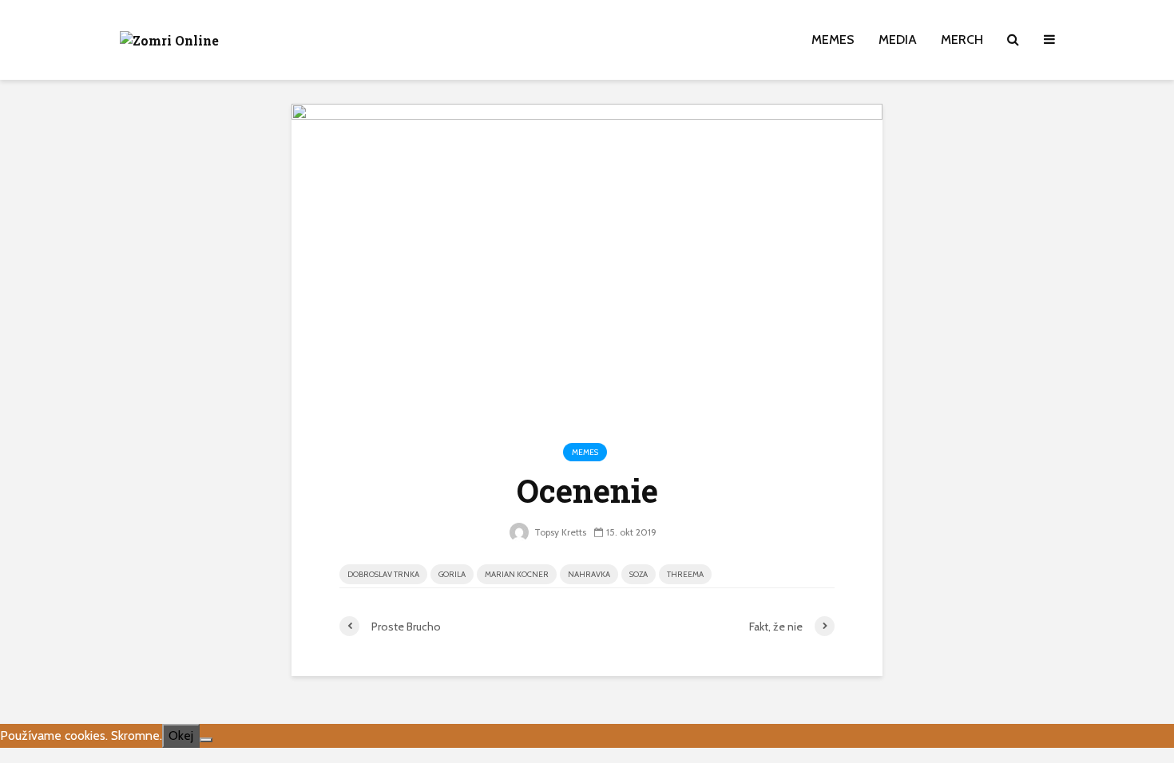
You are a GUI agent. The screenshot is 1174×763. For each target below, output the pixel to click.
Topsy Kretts (559, 532)
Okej (181, 735)
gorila (452, 574)
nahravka (589, 574)
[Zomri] (206, 739)
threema (685, 574)
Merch (962, 39)
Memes (833, 39)
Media (898, 39)
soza (638, 574)
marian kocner (517, 574)
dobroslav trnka (383, 574)
